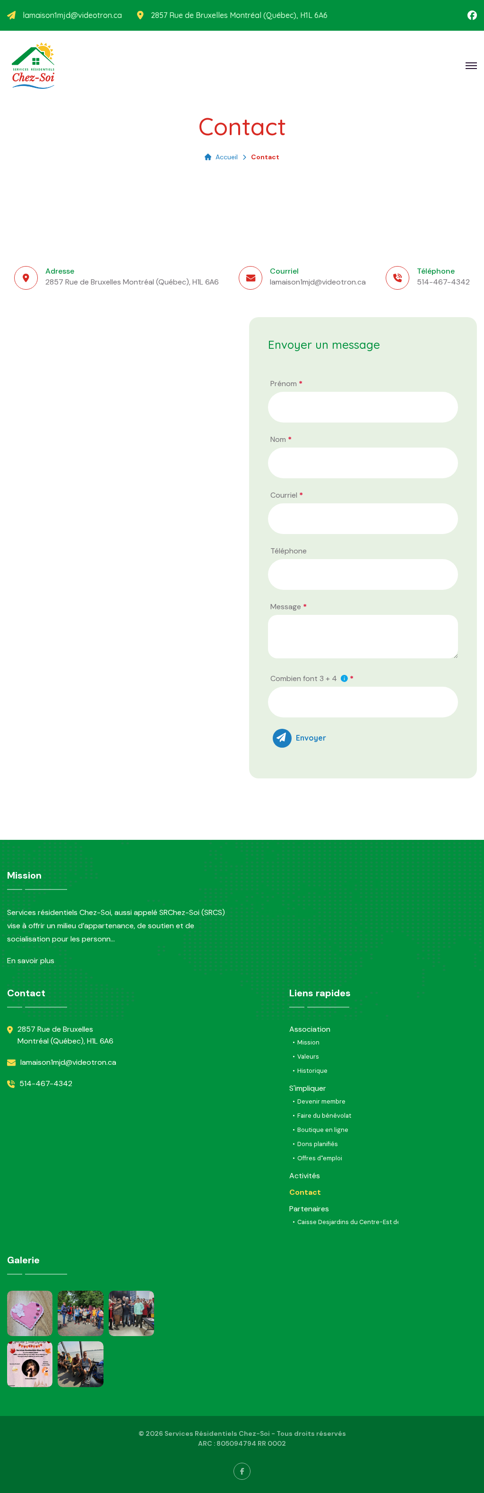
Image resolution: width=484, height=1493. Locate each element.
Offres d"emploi (319, 1158)
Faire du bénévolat (324, 1116)
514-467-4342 (443, 282)
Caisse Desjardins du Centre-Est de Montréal (362, 1222)
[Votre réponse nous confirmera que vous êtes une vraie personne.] (343, 678)
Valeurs (308, 1057)
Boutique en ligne (322, 1130)
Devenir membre (321, 1101)
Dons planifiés (317, 1144)
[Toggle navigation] (344, 678)
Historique (312, 1071)
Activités (304, 1176)
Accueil (227, 157)
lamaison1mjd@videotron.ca (72, 15)
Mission (308, 1042)
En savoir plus (30, 961)
